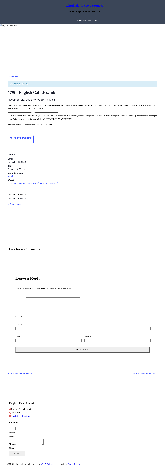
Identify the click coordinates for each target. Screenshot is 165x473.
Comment (20, 316)
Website (87, 336)
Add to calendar (23, 138)
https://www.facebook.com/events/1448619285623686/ (33, 183)
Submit (17, 453)
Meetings (12, 176)
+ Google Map (14, 203)
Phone (11, 437)
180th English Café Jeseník (144, 373)
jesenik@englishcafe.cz (20, 416)
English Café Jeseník (84, 5)
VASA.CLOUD (74, 464)
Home (79, 20)
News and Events (90, 20)
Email (18, 336)
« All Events (13, 77)
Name (18, 325)
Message (13, 444)
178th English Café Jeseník (20, 373)
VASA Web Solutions (49, 464)
